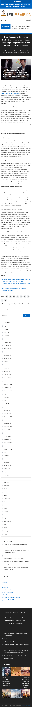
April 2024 (6, 407)
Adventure (6, 485)
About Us (4, 582)
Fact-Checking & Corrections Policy (11, 597)
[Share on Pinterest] (21, 296)
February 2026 (7, 342)
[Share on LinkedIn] (14, 296)
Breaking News (7, 489)
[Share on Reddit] (24, 296)
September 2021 (8, 465)
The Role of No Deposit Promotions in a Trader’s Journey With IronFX (20, 27)
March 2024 (7, 410)
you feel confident (15, 4)
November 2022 (8, 442)
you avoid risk (26, 4)
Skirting (6, 524)
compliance (23, 303)
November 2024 (8, 384)
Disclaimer (4, 585)
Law (5, 514)
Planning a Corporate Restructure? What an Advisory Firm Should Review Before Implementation (16, 557)
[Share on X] (10, 296)
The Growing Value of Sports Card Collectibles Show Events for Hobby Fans (16, 551)
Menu (4, 20)
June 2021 (6, 475)
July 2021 (6, 472)
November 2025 (8, 352)
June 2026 (6, 332)
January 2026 (7, 345)
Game (5, 505)
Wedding (6, 534)
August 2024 (7, 394)
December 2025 (8, 348)
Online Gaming (7, 521)
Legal (28, 303)
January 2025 (7, 378)
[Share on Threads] (2, 300)
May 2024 (6, 404)
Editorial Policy (6, 595)
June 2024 (6, 400)
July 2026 (6, 329)
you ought (5, 4)
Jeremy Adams (17, 67)
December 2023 (8, 416)
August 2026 (7, 326)
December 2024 (8, 381)
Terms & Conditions (7, 592)
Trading (6, 531)
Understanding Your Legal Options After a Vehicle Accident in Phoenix (16, 568)
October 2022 (7, 446)
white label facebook (19, 6)
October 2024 (7, 387)
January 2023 (7, 436)
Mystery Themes (26, 705)
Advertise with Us (6, 590)
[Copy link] (5, 300)
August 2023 (7, 429)
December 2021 (8, 459)
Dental (5, 495)
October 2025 (7, 355)
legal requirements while (7, 305)
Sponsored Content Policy (9, 600)
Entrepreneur (7, 498)
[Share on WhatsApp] (17, 296)
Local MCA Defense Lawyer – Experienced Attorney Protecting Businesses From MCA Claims (16, 563)
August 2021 (7, 468)
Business (6, 492)
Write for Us (5, 587)
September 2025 (8, 358)
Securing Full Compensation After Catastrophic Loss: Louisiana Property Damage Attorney (24, 309)
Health (5, 508)
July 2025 (6, 361)
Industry (6, 511)
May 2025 (6, 365)
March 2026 (7, 339)
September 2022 (8, 449)
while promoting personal (20, 305)
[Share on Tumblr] (28, 296)
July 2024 (6, 397)
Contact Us (5, 580)
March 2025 (7, 371)
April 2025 (6, 368)
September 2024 (8, 391)
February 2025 (7, 374)
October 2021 (7, 462)
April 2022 (6, 455)
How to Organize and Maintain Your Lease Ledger (9, 309)
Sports (5, 527)
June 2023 (6, 433)
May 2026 (6, 335)
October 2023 (7, 423)
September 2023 (8, 426)
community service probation (12, 303)
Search (28, 20)
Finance (6, 501)
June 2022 (6, 452)
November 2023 (8, 420)
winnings (9, 6)
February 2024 (7, 413)
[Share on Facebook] (6, 296)
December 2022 (8, 439)
